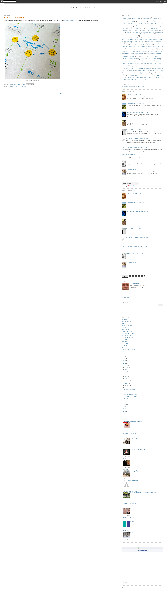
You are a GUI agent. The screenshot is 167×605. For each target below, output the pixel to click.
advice (139, 18)
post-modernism (138, 61)
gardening (129, 39)
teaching (145, 70)
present (144, 61)
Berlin (141, 23)
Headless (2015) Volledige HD (129, 433)
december (127, 387)
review (160, 63)
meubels (127, 53)
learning (131, 49)
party (142, 60)
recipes (140, 63)
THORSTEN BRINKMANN (130, 394)
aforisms (16, 86)
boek (149, 23)
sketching (145, 66)
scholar (150, 65)
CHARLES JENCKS (126, 321)
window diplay (131, 77)
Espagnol (147, 33)
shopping (136, 66)
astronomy (123, 23)
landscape (160, 48)
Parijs (131, 60)
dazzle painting (130, 28)
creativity (152, 26)
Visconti (138, 75)
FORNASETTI (125, 327)
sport (153, 66)
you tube (134, 79)
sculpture (159, 65)
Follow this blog (142, 550)
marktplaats (156, 51)
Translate (133, 186)
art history (139, 21)
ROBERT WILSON (126, 343)
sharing (126, 66)
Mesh (123, 53)
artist (145, 21)
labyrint (150, 48)
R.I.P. (128, 63)
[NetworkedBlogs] (142, 548)
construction (137, 26)
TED (150, 70)
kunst (133, 48)
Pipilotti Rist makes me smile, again (137, 449)
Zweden (145, 79)
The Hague (160, 70)
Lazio (127, 49)
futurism (123, 39)
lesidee (150, 49)
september (127, 381)
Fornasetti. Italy (124, 37)
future (161, 37)
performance (147, 60)
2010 (124, 361)
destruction (144, 30)
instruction (138, 44)
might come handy (140, 53)
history (152, 41)
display (161, 30)
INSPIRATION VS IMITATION (131, 389)
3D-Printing (124, 18)
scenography (143, 65)
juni (126, 374)
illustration (143, 43)
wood (158, 77)
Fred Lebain (144, 37)
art (133, 21)
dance (161, 27)
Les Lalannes (145, 49)
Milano (152, 53)
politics (131, 61)
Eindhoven (125, 33)
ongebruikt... (132, 532)
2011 (124, 363)
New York (132, 56)
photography (154, 60)
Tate (141, 70)
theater (132, 72)
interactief (145, 44)
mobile (123, 55)
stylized (154, 68)
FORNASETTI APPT (131, 170)
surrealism (160, 68)
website (123, 77)
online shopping (133, 58)
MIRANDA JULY (126, 339)
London (133, 51)
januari (126, 365)
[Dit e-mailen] (27, 84)
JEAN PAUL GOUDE (126, 335)
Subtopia (125, 469)
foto (130, 38)
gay (135, 39)
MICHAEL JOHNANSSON (128, 337)
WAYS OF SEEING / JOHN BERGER (134, 161)
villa (128, 75)
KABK (157, 46)
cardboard (129, 25)
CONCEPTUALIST (83, 7)
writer (161, 77)
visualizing (147, 75)
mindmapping (158, 53)
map (148, 51)
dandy (124, 28)
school (154, 65)
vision (142, 75)
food (160, 36)
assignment (22, 86)
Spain (149, 66)
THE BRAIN (124, 345)
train (157, 72)
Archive (131, 508)
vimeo (132, 75)
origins (155, 58)
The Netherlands (126, 72)
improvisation (150, 43)
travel (161, 72)
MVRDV (153, 54)
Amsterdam (124, 20)
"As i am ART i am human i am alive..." (133, 421)
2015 (124, 411)
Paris (136, 60)
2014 (124, 409)
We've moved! (133, 521)
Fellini (130, 36)
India (156, 43)
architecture (159, 20)
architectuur (127, 21)
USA (149, 74)
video (123, 75)
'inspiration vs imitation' (69, 20)
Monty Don (138, 54)
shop (131, 67)
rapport (136, 63)
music (148, 55)
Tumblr (134, 74)
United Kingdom (142, 74)
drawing (138, 32)
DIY (124, 32)
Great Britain (130, 41)
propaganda (149, 61)
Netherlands (125, 56)
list (128, 51)
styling (141, 68)
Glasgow (145, 39)
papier (127, 60)
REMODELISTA (125, 341)
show (141, 66)
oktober (127, 383)
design (130, 30)
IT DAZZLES (127, 398)
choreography (136, 25)
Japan (143, 46)
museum (143, 54)
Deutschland (150, 30)
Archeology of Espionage (135, 471)
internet (161, 44)
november (127, 385)
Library (123, 51)
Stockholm (157, 66)
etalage (152, 34)
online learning (125, 58)
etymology (161, 33)
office (156, 56)
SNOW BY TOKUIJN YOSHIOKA (134, 130)
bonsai (152, 23)
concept (130, 27)
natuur (157, 54)
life (126, 51)
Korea (124, 48)
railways (132, 63)
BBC (132, 23)
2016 (124, 413)
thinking (139, 72)
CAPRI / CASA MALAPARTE (128, 154)
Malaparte (144, 51)
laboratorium (138, 48)
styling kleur (148, 68)
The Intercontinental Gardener (130, 491)
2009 (124, 358)
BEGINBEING (125, 319)
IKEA (138, 43)
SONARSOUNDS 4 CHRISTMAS (132, 396)
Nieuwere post (7, 93)
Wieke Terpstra (127, 531)
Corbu (143, 26)
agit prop (155, 18)
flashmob (152, 36)
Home (123, 312)
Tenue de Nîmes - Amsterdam (130, 480)
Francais (134, 37)
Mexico (132, 53)
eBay (157, 32)
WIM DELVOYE (125, 351)
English (133, 33)
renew (145, 63)
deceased (136, 28)
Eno (136, 33)
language (123, 49)
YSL (142, 79)
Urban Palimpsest (127, 507)
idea (28, 86)
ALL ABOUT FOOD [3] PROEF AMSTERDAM (137, 138)
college (155, 25)
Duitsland (145, 32)
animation (135, 20)
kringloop (128, 48)
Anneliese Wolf (125, 297)
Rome (127, 65)
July (153, 46)
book (156, 23)
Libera (160, 49)
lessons (155, 49)
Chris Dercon (143, 25)
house (160, 41)
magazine (138, 51)
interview (125, 46)
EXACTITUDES (125, 323)
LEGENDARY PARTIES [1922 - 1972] (135, 121)
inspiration (125, 44)
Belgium (136, 23)
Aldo (160, 18)
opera (138, 58)
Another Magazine (142, 20)
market (151, 51)
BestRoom (125, 432)
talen (138, 70)
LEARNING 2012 (128, 401)
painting (159, 58)
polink (124, 448)
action (11, 86)
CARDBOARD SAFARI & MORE (134, 94)
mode (128, 54)
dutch (150, 32)
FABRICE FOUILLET (127, 325)
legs (140, 49)
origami (150, 58)
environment (141, 33)
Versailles (160, 74)
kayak (162, 46)
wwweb (124, 79)
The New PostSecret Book (135, 460)
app (153, 20)
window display (139, 77)
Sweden (130, 70)
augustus (127, 378)
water (154, 75)
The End (132, 481)
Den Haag (153, 28)
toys (154, 72)
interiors (156, 44)
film (134, 36)
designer (137, 30)
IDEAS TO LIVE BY (129, 392)
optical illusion (144, 58)
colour (160, 25)
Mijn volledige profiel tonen (138, 289)
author (128, 23)
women (154, 77)
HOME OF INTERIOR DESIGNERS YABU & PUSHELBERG (135, 147)
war (151, 75)
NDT (162, 54)
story (127, 68)
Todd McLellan (145, 72)
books (161, 23)
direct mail (157, 30)
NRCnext (145, 56)
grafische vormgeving (153, 39)
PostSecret (125, 458)
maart (126, 369)
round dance (132, 65)
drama (133, 32)
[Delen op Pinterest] (33, 84)
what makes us (126, 520)
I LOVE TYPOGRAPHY (127, 331)
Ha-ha (143, 41)
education (161, 32)
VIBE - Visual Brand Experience (131, 518)
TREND (125, 74)
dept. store (160, 28)
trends (130, 74)
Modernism (133, 54)
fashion (124, 36)
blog (145, 23)
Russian (137, 65)
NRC (141, 56)
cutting (156, 26)
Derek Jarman (124, 30)
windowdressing (147, 77)
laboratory (145, 48)
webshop (159, 75)
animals (130, 20)
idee (134, 43)
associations (158, 21)
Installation (132, 44)
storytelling (132, 68)
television (155, 70)
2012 (124, 404)
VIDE (123, 347)
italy (138, 46)
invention (130, 46)
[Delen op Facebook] (32, 84)
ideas (128, 43)
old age (160, 56)
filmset (141, 36)
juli (126, 376)
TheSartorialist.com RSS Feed (129, 503)
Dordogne (128, 32)
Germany (140, 39)
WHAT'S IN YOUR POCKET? (128, 349)
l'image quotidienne (128, 437)
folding (156, 36)
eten (156, 33)
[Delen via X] (30, 84)
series (123, 66)
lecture (136, 49)
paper (123, 60)
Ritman (123, 65)
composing (124, 26)
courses (147, 26)
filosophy (146, 36)
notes (137, 56)
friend (149, 37)
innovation (161, 43)
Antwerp (149, 20)
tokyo (151, 72)
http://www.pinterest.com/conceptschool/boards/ (133, 86)
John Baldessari (149, 46)
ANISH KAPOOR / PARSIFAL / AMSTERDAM (137, 112)
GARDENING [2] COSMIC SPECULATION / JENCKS (138, 103)
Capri (125, 25)
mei (126, 372)
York (129, 79)
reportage (150, 63)
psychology (155, 61)
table (134, 70)
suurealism (125, 70)
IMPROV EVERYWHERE (128, 333)
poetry (127, 61)
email (129, 33)
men (161, 51)
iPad (134, 46)
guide (136, 41)
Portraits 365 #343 (134, 438)
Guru (139, 41)
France (138, 38)
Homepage (60, 93)
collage (150, 25)
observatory (151, 56)
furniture (154, 38)
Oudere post (112, 93)
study (136, 68)
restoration (155, 63)
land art (154, 48)
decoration (147, 28)
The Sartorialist (127, 502)
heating (147, 41)
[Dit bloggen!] (28, 84)
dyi (153, 32)
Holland (156, 41)
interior (150, 44)
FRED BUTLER (125, 329)
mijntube (147, 53)
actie (129, 18)
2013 (124, 406)
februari (127, 367)
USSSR (154, 74)
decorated (142, 28)
